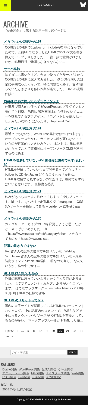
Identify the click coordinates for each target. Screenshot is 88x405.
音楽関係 (38, 377)
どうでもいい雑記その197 (22, 41)
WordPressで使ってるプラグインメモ (31, 101)
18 (47, 331)
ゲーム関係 (65, 369)
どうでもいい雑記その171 (22, 191)
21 (67, 331)
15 (27, 331)
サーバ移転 (12, 69)
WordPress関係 (29, 369)
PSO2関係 (9, 377)
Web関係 (78, 373)
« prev (8, 331)
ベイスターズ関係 (58, 373)
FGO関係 (37, 373)
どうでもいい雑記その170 (22, 218)
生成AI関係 (49, 369)
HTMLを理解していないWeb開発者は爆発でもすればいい (44, 162)
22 (74, 331)
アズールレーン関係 (15, 373)
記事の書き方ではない (20, 245)
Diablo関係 (9, 369)
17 (40, 331)
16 (34, 331)
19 (53, 331)
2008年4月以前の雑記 (17, 389)
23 (82, 331)
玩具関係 (24, 377)
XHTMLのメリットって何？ (24, 300)
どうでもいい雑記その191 (22, 128)
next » (8, 336)
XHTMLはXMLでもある (21, 273)
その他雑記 (53, 377)
